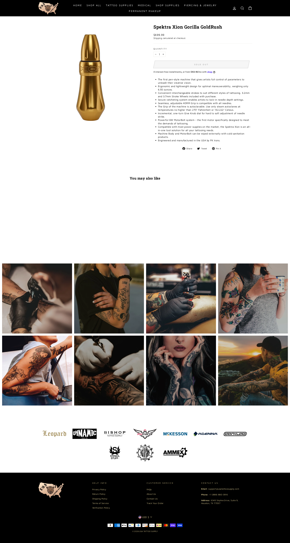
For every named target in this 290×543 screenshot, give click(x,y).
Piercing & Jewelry (200, 5)
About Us (151, 494)
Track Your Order (155, 503)
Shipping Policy (99, 498)
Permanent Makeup (145, 11)
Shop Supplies (168, 5)
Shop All (94, 5)
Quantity (160, 49)
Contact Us (152, 498)
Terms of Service (100, 503)
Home (77, 5)
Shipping (157, 38)
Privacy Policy (99, 489)
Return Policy (98, 494)
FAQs (149, 489)
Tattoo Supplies (119, 5)
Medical (144, 5)
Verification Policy (101, 508)
